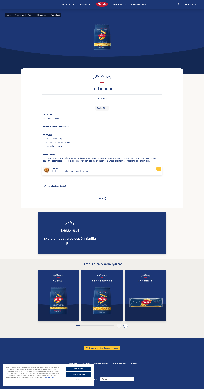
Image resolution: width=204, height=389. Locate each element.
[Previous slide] (119, 326)
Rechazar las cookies (79, 374)
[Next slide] (125, 326)
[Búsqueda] (179, 4)
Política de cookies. (48, 377)
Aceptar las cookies (78, 368)
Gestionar (133, 364)
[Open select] (131, 379)
